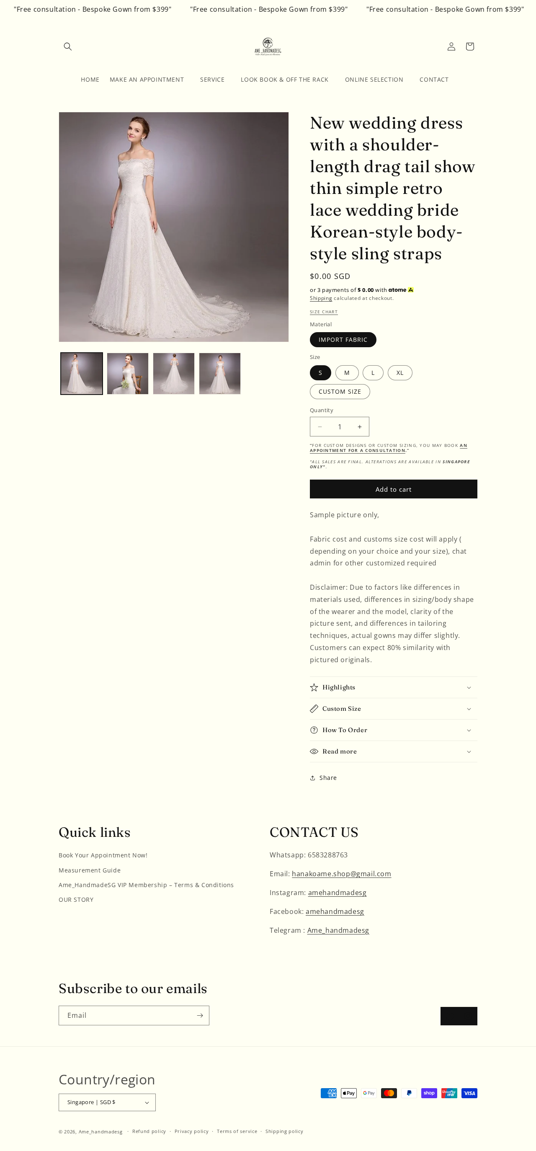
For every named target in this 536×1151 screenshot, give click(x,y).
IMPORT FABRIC (343, 339)
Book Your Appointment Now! (103, 855)
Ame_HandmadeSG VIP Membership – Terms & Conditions (146, 885)
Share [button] (328, 778)
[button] (68, 46)
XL (400, 373)
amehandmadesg (337, 892)
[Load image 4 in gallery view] (220, 374)
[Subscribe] (200, 1015)
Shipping (321, 298)
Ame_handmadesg (338, 930)
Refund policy (149, 1131)
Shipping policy (284, 1131)
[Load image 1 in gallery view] (82, 374)
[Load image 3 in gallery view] (174, 374)
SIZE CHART (324, 312)
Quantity (321, 410)
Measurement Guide (90, 870)
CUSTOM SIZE (340, 391)
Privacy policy (192, 1131)
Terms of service (237, 1131)
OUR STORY (76, 899)
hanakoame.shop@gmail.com (341, 873)
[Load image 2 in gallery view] (128, 374)
